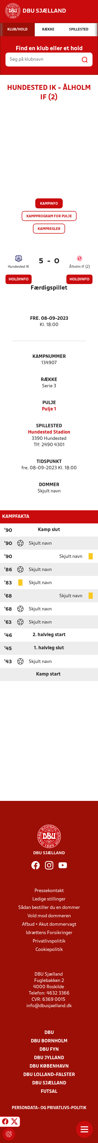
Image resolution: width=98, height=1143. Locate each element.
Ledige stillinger (49, 899)
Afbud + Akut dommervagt (49, 924)
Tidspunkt (49, 462)
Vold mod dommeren (49, 916)
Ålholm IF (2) (79, 267)
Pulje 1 (49, 409)
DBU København (49, 1066)
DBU (49, 1033)
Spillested (49, 426)
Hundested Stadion (49, 432)
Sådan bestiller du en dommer (49, 907)
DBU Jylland (49, 1058)
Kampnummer (49, 356)
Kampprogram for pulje (49, 216)
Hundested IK (18, 267)
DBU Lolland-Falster (49, 1075)
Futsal (49, 1091)
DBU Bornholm (49, 1041)
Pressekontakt (49, 891)
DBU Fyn (49, 1049)
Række (49, 380)
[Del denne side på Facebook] (5, 1122)
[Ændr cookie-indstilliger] (9, 1134)
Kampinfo (49, 203)
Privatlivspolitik (49, 941)
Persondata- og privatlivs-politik (49, 1108)
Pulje (49, 403)
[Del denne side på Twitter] (14, 1122)
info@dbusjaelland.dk (49, 1006)
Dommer (49, 485)
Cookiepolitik (49, 950)
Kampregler (49, 229)
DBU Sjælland (49, 1083)
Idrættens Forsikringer (49, 933)
